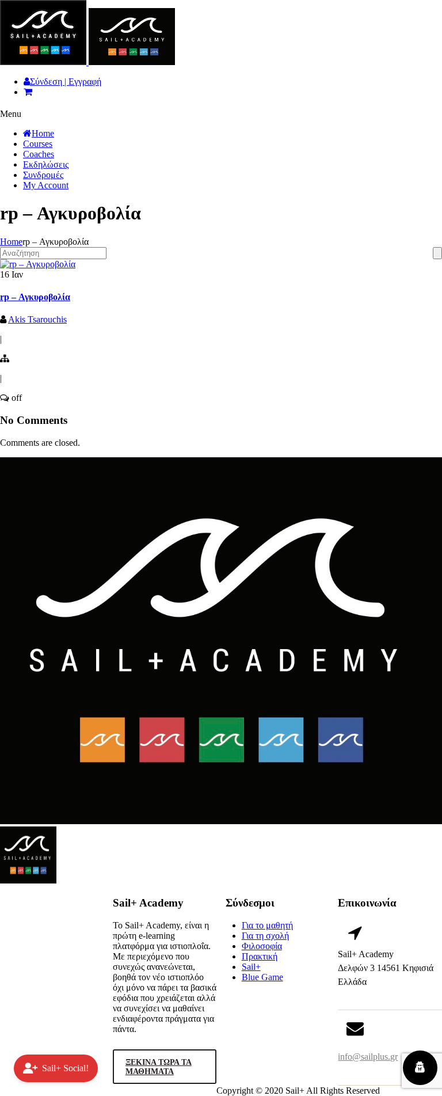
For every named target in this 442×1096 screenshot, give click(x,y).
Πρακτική (259, 956)
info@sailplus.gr (368, 1056)
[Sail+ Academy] (87, 62)
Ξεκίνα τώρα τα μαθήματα (158, 1067)
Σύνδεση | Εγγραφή (65, 81)
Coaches (38, 154)
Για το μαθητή (267, 925)
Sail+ (251, 967)
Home (43, 133)
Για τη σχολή (265, 935)
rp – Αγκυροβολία (35, 297)
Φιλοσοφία (262, 946)
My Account (45, 185)
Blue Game (262, 977)
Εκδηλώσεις (45, 164)
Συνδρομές (43, 175)
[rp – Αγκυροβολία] (37, 264)
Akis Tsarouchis (37, 319)
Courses (37, 144)
